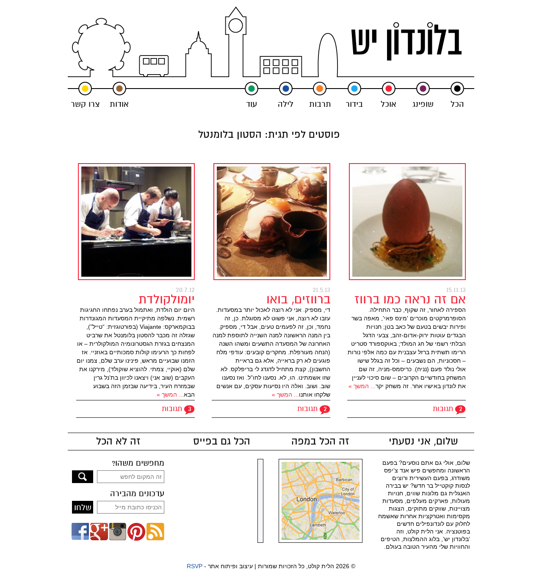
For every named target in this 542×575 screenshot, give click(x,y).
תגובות (443, 408)
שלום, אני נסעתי (423, 441)
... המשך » (362, 386)
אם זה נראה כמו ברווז (410, 299)
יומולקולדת (166, 299)
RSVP (194, 566)
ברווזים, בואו (298, 299)
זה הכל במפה (320, 441)
